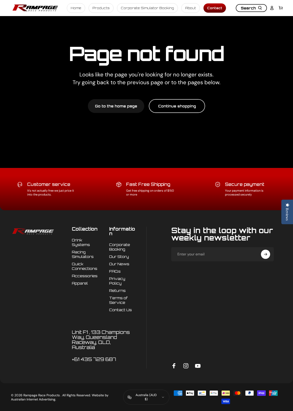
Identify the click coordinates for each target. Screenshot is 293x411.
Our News (119, 264)
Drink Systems (81, 242)
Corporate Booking (119, 247)
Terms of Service (118, 300)
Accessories (85, 276)
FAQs (115, 271)
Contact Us (120, 310)
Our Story (119, 256)
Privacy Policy (117, 280)
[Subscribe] (265, 254)
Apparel (80, 283)
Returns (117, 290)
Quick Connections (84, 266)
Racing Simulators (83, 254)
